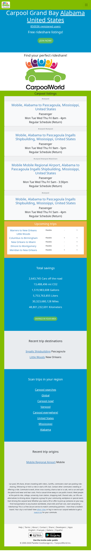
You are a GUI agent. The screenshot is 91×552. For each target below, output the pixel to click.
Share (51, 527)
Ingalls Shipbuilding (38, 351)
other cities (41, 509)
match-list (38, 512)
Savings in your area (45, 318)
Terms (27, 527)
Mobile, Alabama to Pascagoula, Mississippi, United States (45, 107)
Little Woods (37, 357)
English (32, 530)
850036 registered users (45, 26)
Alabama (72, 13)
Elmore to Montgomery (23, 246)
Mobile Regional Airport (41, 462)
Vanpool (46, 406)
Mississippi (45, 424)
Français (41, 530)
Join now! (45, 40)
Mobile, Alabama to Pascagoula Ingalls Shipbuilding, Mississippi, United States (46, 137)
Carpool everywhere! (45, 412)
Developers (61, 527)
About (35, 527)
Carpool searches (45, 389)
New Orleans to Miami (23, 242)
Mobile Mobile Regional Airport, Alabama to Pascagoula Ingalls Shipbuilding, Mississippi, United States (45, 169)
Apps (70, 527)
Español (58, 530)
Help (20, 527)
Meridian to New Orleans (23, 250)
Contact (43, 527)
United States (45, 20)
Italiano (50, 530)
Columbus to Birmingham (23, 238)
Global (46, 395)
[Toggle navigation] (86, 4)
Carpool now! (45, 401)
